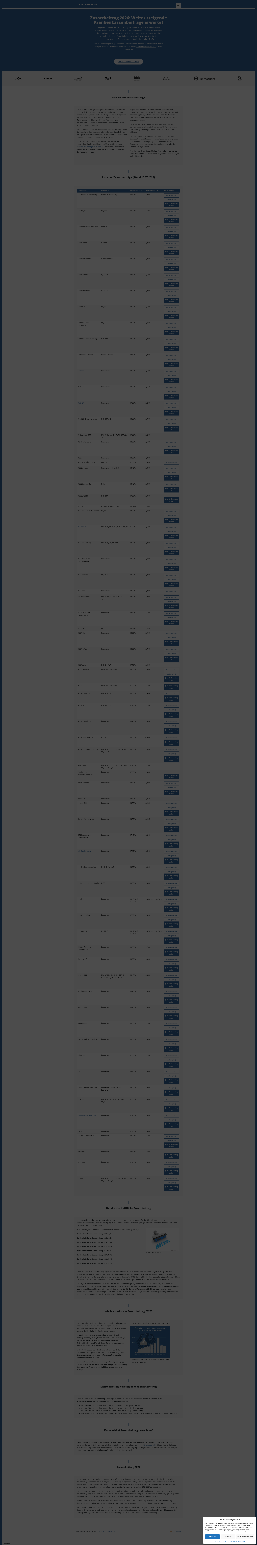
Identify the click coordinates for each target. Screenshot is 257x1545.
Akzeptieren (212, 1537)
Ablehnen (228, 1537)
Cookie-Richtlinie (219, 1541)
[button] (253, 1520)
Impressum (241, 1541)
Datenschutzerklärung (231, 1541)
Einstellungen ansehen (245, 1537)
